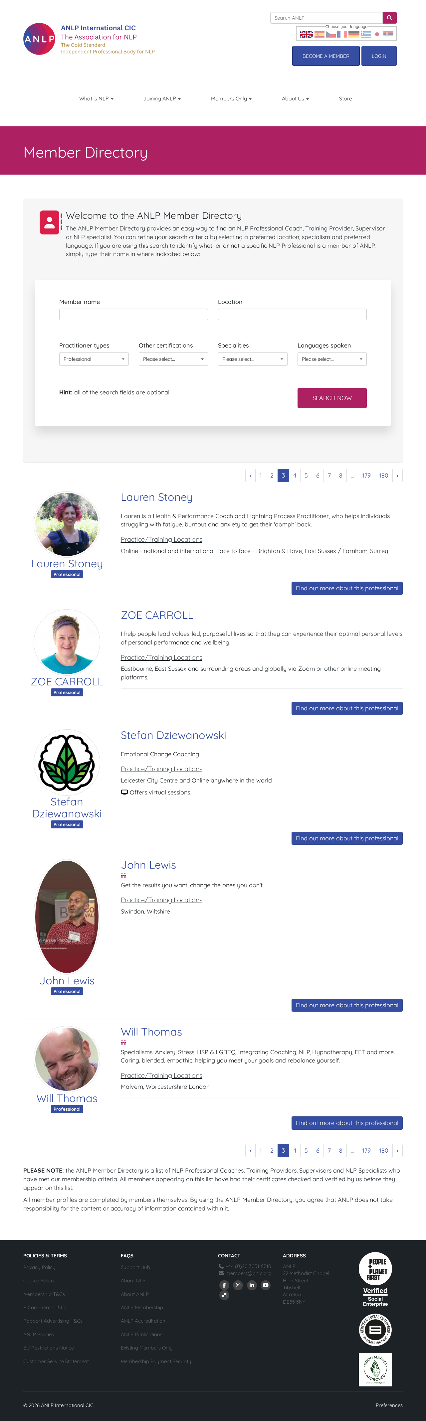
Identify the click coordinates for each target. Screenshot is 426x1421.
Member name (79, 302)
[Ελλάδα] (366, 33)
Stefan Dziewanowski (67, 807)
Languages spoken (324, 345)
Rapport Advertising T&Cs (53, 1321)
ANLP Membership (142, 1307)
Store (345, 98)
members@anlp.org (249, 1273)
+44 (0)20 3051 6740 (247, 1266)
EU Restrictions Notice (48, 1348)
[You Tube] (266, 1285)
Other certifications (166, 345)
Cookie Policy (38, 1280)
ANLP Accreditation (143, 1321)
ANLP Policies (38, 1334)
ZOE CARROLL (67, 681)
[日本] (377, 33)
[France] (342, 33)
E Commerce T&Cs (45, 1307)
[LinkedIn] (252, 1285)
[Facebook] (224, 1285)
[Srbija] (388, 33)
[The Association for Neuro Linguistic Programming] (89, 39)
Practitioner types (84, 345)
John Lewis (67, 980)
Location (230, 302)
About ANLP (135, 1294)
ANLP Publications (141, 1334)
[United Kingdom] (306, 33)
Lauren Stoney (67, 563)
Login (379, 56)
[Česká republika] (331, 33)
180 (383, 475)
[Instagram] (238, 1285)
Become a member (326, 56)
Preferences (389, 1405)
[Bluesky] (224, 1295)
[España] (319, 33)
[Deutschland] (353, 33)
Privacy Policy (39, 1267)
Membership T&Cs (44, 1294)
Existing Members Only (147, 1348)
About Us (294, 98)
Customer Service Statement (56, 1361)
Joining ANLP (160, 98)
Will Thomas (67, 1098)
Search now (332, 398)
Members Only (229, 98)
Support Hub (135, 1267)
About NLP (133, 1280)
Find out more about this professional (347, 588)
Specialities (233, 345)
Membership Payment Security (156, 1361)
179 (366, 475)
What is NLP (94, 98)
